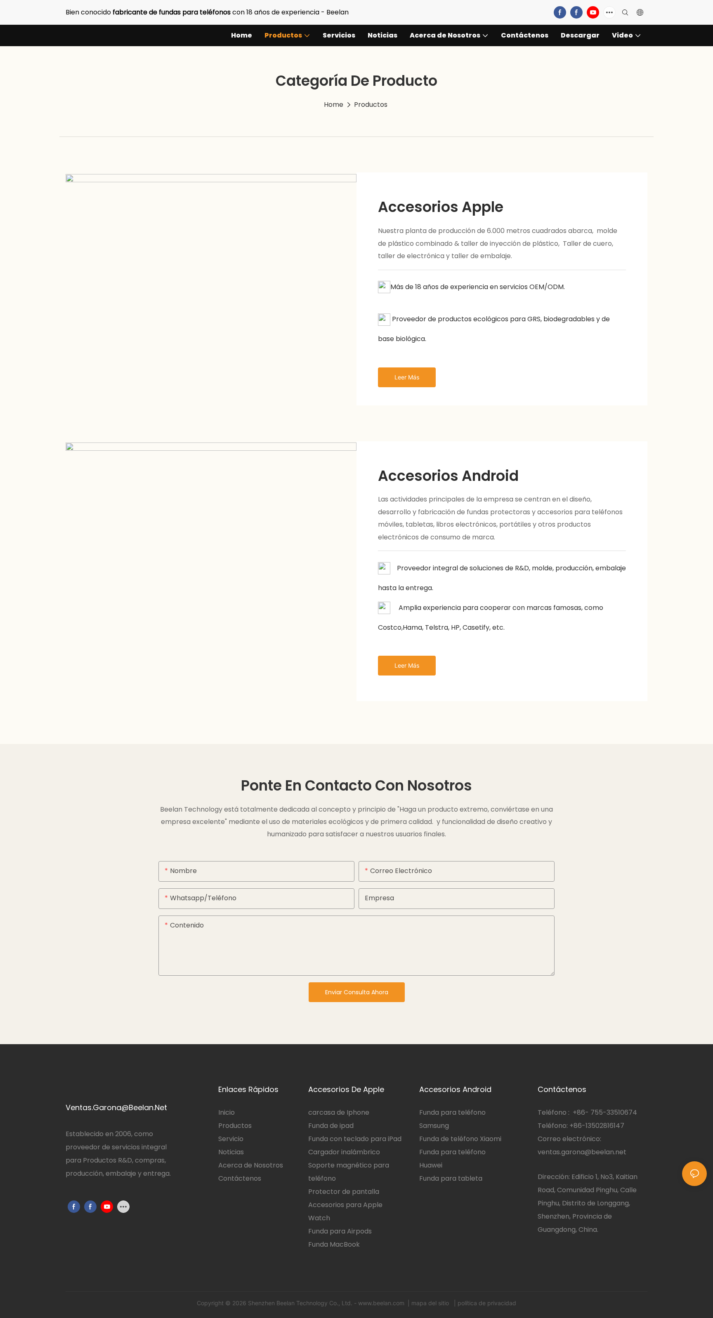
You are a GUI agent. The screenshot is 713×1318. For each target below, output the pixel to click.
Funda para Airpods (340, 1231)
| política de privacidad (484, 1302)
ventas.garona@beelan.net (582, 1152)
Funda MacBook (334, 1244)
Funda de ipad (331, 1125)
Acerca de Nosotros (250, 1165)
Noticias (231, 1152)
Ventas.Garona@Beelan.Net (116, 1107)
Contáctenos (239, 1178)
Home (333, 104)
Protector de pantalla (343, 1191)
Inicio (226, 1112)
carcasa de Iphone (338, 1112)
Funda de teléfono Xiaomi (460, 1139)
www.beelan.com (382, 1302)
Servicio (231, 1139)
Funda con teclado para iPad (354, 1139)
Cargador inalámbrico (344, 1152)
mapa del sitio (431, 1302)
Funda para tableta (450, 1178)
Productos (370, 104)
